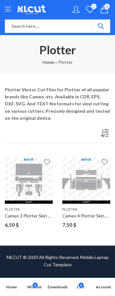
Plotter (12, 209)
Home (48, 62)
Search (101, 26)
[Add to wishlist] (47, 162)
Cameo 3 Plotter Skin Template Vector (43, 215)
